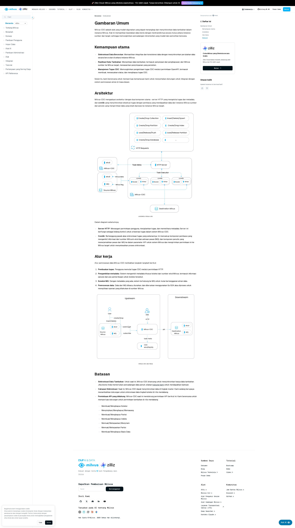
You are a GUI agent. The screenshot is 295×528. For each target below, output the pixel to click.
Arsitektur (205, 32)
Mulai (286, 9)
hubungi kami (158, 385)
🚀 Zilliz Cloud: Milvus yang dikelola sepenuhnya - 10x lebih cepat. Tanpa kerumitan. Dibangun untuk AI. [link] (136, 3)
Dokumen (52, 9)
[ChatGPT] (79, 512)
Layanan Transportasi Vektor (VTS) (210, 506)
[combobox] (248, 9)
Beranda (9, 23)
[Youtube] (104, 501)
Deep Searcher (207, 511)
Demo (228, 469)
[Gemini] (96, 512)
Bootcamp (230, 466)
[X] (86, 501)
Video (228, 472)
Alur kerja (205, 35)
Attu (203, 490)
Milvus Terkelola (208, 472)
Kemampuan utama (208, 29)
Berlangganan (114, 489)
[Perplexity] (84, 512)
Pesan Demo (277, 9)
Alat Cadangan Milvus (210, 502)
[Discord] (92, 501)
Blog (78, 9)
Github (229, 496)
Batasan (205, 38)
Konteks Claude (207, 514)
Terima (48, 523)
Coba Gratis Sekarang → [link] (192, 3)
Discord (229, 493)
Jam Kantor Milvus (234, 490)
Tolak (40, 523)
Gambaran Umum (206, 26)
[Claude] (92, 512)
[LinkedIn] (98, 501)
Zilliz (81, 474)
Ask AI (283, 522)
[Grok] (88, 512)
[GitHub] (80, 501)
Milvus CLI (205, 493)
